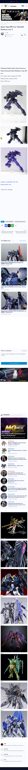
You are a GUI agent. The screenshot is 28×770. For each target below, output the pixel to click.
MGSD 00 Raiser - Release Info (15, 465)
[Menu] (2, 5)
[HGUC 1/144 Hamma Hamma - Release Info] (4, 451)
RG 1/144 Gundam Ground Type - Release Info (16, 481)
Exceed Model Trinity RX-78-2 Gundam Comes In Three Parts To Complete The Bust (16, 473)
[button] (23, 6)
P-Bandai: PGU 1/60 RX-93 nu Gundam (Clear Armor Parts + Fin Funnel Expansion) (16, 504)
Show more (22, 240)
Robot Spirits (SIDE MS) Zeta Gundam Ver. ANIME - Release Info (12, 263)
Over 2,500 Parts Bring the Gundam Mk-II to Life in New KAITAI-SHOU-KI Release (17, 489)
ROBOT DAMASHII (9, 221)
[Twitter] (9, 225)
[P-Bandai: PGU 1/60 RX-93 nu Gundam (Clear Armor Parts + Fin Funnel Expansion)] (4, 504)
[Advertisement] (14, 53)
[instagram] (17, 2)
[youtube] (14, 2)
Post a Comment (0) (14, 363)
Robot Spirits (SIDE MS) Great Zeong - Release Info (13, 287)
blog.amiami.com (6, 184)
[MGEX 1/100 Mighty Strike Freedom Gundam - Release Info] (4, 443)
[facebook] (11, 2)
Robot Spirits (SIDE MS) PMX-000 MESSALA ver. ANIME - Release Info (13, 311)
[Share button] (15, 225)
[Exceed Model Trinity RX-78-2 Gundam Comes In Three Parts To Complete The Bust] (4, 473)
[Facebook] (6, 225)
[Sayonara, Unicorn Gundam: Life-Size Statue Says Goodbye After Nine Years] (4, 496)
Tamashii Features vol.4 (9, 22)
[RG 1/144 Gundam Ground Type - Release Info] (4, 481)
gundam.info (11, 182)
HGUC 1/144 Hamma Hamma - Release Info (17, 451)
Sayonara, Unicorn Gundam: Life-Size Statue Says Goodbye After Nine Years (17, 496)
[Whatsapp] (12, 225)
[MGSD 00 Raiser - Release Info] (4, 466)
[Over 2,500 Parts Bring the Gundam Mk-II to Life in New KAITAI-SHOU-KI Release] (4, 488)
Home (2, 22)
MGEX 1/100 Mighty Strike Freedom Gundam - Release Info (17, 443)
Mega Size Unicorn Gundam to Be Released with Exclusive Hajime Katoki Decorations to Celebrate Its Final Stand (17, 459)
